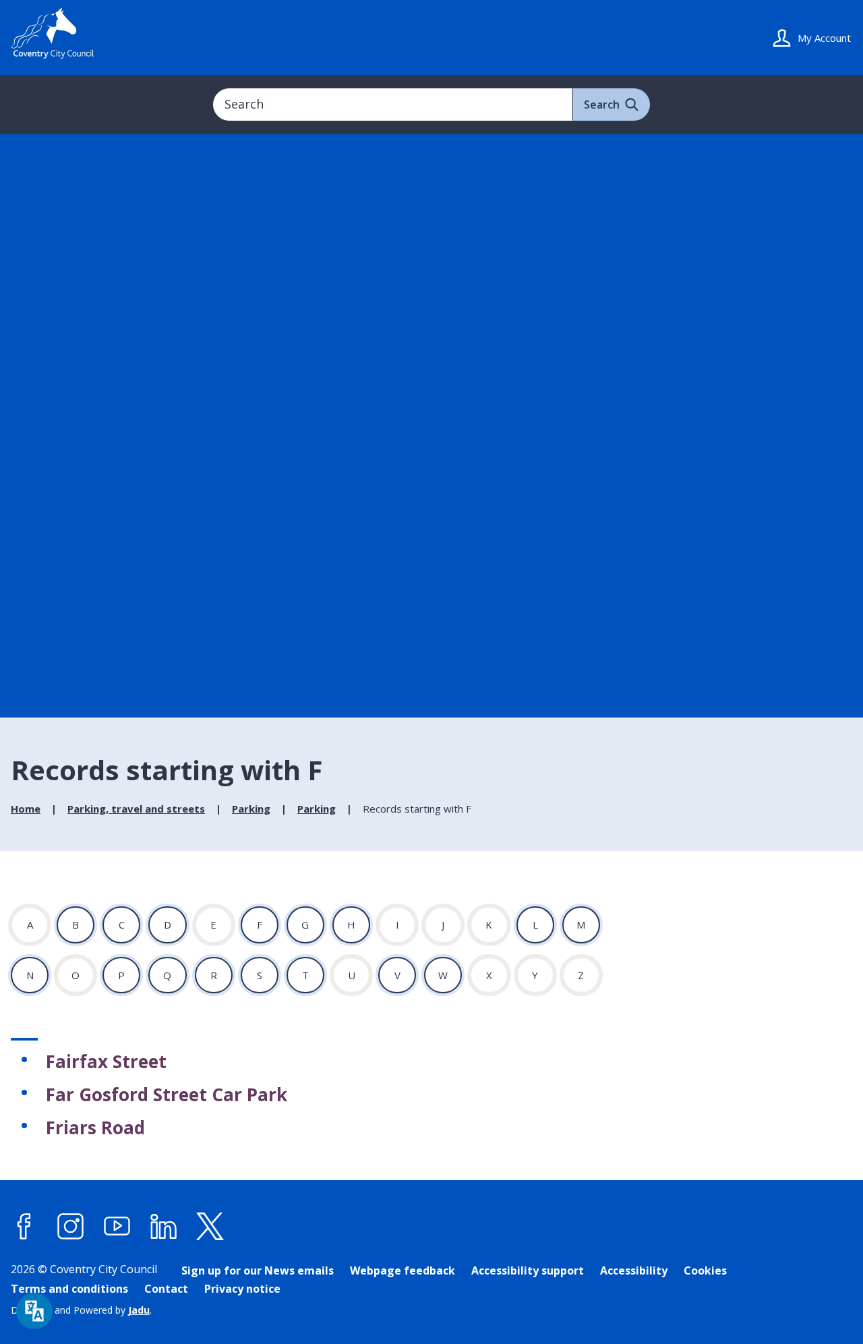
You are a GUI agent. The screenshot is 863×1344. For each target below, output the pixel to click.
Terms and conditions (69, 1288)
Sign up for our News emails (257, 1270)
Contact (166, 1288)
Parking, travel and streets (136, 808)
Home (25, 808)
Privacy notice (242, 1288)
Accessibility (633, 1270)
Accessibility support (527, 1270)
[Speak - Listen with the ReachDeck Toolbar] (34, 1311)
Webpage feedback (402, 1270)
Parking (251, 808)
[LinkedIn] (164, 1226)
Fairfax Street (106, 1061)
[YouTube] (117, 1226)
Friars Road (95, 1127)
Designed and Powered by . (81, 1310)
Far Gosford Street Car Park (166, 1094)
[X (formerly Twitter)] (210, 1226)
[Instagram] (71, 1226)
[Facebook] (24, 1226)
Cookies (705, 1270)
